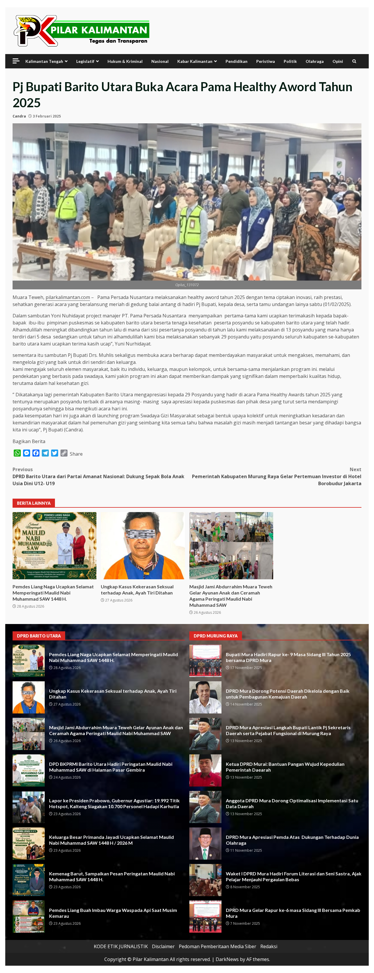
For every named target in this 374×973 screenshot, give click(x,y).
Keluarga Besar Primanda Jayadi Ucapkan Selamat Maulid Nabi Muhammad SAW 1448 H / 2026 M (29, 843)
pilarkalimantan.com (68, 297)
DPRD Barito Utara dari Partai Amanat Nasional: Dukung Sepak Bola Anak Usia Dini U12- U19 (98, 476)
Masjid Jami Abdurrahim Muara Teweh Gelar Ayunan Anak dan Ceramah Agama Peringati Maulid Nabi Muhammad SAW (231, 545)
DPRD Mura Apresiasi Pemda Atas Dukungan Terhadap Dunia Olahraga (205, 843)
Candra (19, 116)
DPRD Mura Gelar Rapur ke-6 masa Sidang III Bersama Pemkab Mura (205, 917)
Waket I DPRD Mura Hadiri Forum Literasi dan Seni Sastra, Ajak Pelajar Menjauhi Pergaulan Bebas (205, 880)
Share (76, 454)
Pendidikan (236, 61)
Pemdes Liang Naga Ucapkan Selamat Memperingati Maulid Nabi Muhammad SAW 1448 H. (54, 545)
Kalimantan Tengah (44, 61)
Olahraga (315, 61)
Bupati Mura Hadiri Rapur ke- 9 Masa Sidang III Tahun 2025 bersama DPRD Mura (205, 661)
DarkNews (227, 959)
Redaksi (268, 946)
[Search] (354, 61)
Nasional (160, 61)
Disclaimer (163, 946)
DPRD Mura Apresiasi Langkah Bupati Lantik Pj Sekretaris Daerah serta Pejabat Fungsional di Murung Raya (205, 734)
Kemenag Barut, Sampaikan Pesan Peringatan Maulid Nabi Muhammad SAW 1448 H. (29, 880)
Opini (338, 61)
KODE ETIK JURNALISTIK (121, 946)
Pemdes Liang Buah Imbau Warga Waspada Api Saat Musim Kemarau (29, 917)
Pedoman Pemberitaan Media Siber (217, 946)
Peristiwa (265, 61)
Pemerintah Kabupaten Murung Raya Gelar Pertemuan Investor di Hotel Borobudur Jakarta (276, 476)
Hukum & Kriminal (125, 61)
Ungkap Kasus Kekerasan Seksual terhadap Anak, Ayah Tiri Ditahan (143, 545)
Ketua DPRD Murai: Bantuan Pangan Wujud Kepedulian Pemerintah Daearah (205, 770)
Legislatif (85, 61)
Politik (290, 61)
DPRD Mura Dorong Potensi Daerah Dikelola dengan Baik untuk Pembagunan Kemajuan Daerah (205, 697)
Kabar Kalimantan (194, 61)
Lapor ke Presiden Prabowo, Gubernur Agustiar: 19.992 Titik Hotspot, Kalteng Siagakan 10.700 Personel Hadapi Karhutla (29, 807)
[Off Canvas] (16, 60)
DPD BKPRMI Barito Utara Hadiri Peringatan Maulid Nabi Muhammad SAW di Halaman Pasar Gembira (29, 770)
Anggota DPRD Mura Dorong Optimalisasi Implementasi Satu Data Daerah (205, 807)
